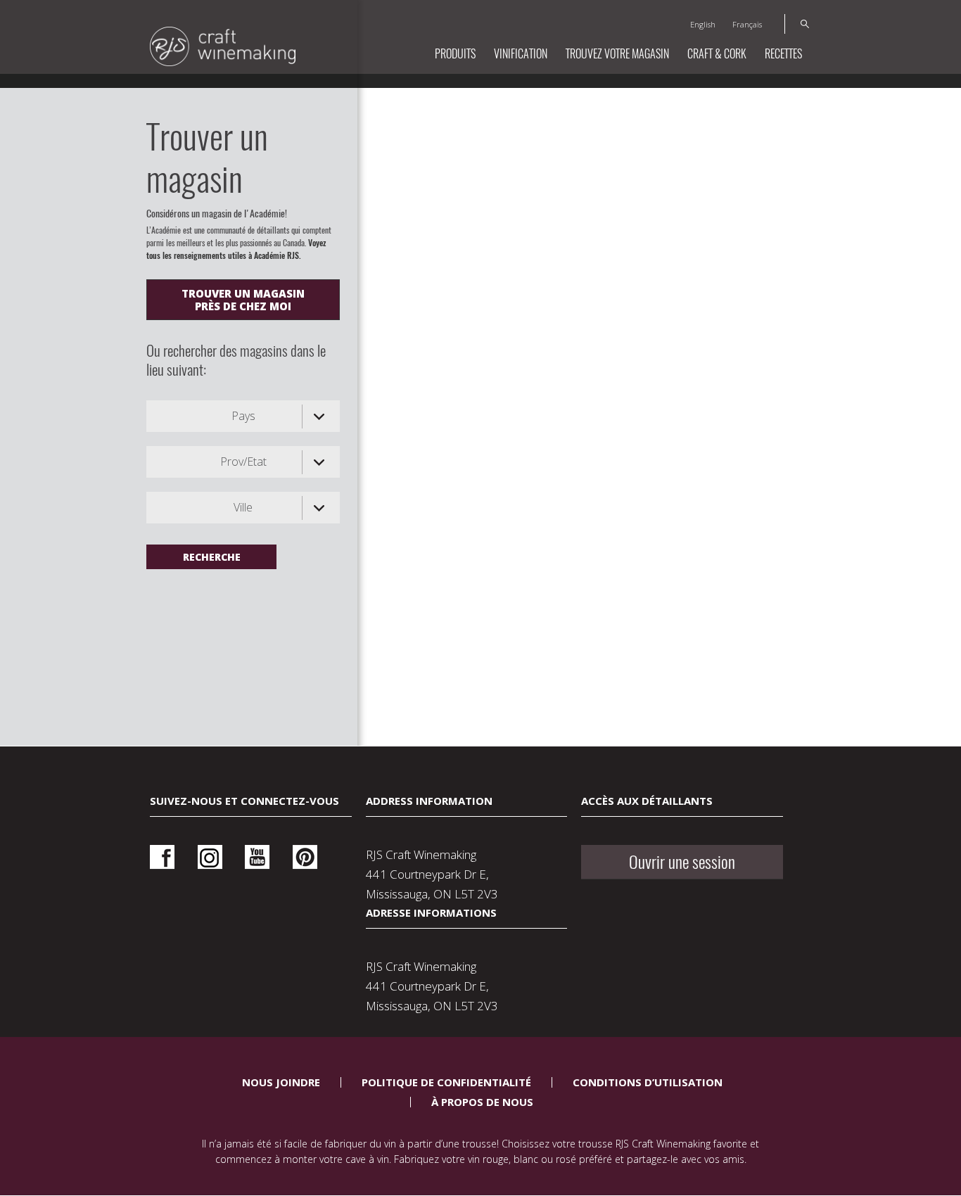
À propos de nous (482, 1102)
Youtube (257, 857)
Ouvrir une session (682, 862)
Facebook (162, 857)
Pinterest (305, 857)
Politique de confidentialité (446, 1082)
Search (796, 24)
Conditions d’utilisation (648, 1082)
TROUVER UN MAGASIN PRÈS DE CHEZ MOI (243, 299)
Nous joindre (281, 1082)
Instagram (210, 857)
